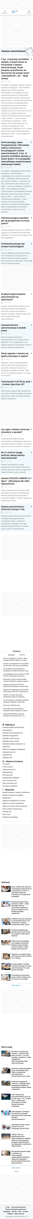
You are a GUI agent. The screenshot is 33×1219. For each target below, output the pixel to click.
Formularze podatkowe (10, 786)
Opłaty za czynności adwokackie (13, 803)
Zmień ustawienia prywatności (15, 1209)
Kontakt (25, 1211)
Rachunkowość (8, 775)
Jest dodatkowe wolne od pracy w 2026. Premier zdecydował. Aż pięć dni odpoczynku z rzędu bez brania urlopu (16, 675)
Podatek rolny (7, 811)
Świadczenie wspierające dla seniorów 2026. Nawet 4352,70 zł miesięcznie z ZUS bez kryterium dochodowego (16, 691)
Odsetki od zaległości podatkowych (14, 749)
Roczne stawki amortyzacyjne (12, 809)
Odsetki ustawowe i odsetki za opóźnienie (16, 792)
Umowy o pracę (8, 767)
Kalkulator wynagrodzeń (10, 735)
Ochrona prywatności (18, 1207)
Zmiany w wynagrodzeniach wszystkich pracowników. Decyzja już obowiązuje (16, 664)
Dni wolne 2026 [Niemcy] (11, 705)
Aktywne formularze (14, 761)
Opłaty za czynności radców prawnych (15, 806)
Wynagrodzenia (8, 772)
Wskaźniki (9, 789)
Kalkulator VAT (7, 757)
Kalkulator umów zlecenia (11, 738)
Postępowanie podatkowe (11, 778)
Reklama (10, 1214)
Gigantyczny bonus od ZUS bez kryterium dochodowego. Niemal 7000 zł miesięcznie (16, 685)
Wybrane (22, 654)
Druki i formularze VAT (10, 783)
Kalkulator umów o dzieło (11, 741)
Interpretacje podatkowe (10, 817)
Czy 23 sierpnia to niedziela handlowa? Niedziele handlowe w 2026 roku (16, 701)
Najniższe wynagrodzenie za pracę (14, 800)
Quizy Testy (6, 814)
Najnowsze (11, 654)
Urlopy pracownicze (9, 769)
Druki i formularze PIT (10, 780)
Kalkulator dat (7, 755)
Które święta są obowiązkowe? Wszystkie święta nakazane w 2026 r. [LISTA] (15, 710)
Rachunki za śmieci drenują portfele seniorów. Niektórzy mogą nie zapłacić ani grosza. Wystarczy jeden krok (15, 680)
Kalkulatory (10, 724)
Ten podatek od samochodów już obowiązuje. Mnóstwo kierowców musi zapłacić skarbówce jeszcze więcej (15, 670)
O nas (8, 1207)
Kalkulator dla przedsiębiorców (13, 733)
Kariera (14, 1211)
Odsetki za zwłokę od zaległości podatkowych (13, 796)
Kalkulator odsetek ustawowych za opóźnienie (14, 745)
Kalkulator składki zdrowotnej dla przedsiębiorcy (13, 729)
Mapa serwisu (19, 1214)
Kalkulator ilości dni (9, 752)
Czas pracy (6, 764)
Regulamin (7, 1211)
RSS (19, 1211)
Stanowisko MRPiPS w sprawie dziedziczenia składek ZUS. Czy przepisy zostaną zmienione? (13, 715)
